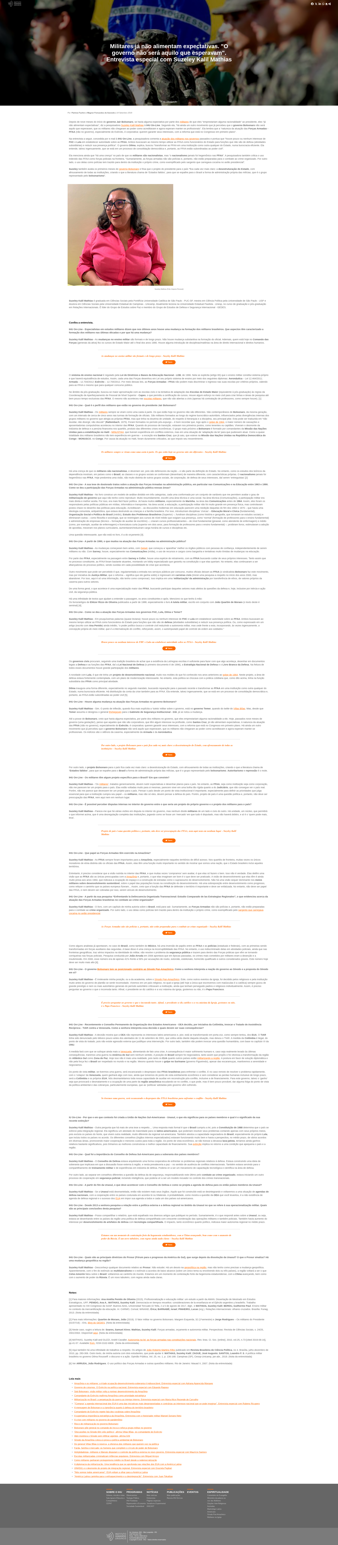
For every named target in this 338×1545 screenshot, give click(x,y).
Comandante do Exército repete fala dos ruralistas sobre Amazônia (107, 1411)
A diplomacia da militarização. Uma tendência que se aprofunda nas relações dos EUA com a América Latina (127, 1464)
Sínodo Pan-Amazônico (166, 979)
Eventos (192, 1492)
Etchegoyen (115, 712)
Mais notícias (152, 1495)
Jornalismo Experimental (156, 1503)
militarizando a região (208, 1058)
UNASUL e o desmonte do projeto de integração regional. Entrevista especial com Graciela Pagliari (123, 1468)
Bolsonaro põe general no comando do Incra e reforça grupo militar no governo (113, 1428)
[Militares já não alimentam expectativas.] (329, 4)
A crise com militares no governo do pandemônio (98, 1420)
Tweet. (170, 362)
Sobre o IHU (114, 1492)
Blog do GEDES (96, 1322)
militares (184, 122)
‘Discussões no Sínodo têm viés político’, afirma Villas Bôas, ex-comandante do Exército (118, 1432)
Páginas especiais (154, 1501)
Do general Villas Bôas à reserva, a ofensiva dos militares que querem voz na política (116, 1444)
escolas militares (152, 398)
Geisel (144, 548)
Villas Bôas (239, 708)
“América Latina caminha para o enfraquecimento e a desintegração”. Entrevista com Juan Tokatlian (123, 1476)
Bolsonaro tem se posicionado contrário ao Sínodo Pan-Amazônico (135, 969)
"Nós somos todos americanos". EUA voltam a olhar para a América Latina (111, 1472)
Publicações (175, 1492)
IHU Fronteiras (132, 1501)
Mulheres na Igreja (214, 1517)
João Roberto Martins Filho (161, 1350)
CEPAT (109, 1503)
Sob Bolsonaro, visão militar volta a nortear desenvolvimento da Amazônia (110, 1391)
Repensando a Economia (136, 1503)
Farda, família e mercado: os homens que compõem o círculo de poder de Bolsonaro (116, 1448)
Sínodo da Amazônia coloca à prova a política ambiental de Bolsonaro (108, 1440)
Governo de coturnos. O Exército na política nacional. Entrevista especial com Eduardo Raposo (121, 1387)
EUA (118, 1198)
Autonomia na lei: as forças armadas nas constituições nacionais (162, 1340)
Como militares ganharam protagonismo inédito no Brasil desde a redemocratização (115, 1460)
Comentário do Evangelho (217, 1495)
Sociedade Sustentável (135, 1506)
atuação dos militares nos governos (180, 138)
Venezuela (126, 1051)
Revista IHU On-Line (175, 1498)
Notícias (152, 1492)
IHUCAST (150, 1506)
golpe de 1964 (216, 422)
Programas (134, 1492)
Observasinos (131, 1495)
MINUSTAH (117, 432)
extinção (197, 1144)
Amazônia (131, 876)
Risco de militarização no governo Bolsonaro (96, 1424)
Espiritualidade (218, 1492)
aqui (95, 1333)
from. (92, 1343)
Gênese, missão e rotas (115, 1495)
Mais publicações (173, 1495)
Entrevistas (151, 1498)
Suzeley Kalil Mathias (132, 125)
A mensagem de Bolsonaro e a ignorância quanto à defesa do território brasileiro (113, 1407)
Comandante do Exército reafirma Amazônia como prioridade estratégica (110, 1395)
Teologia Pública (132, 1498)
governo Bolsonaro (129, 169)
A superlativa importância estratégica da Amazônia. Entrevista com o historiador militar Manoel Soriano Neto (127, 1416)
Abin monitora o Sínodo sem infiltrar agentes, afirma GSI (102, 1436)
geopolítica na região (195, 1267)
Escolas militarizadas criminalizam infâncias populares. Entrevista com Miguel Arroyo (116, 1456)
